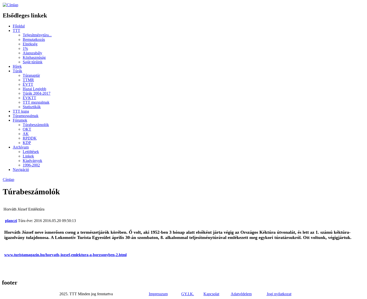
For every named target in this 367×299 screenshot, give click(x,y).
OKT (27, 129)
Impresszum (158, 294)
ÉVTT (28, 84)
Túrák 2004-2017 (36, 93)
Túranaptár (31, 75)
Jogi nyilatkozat (279, 294)
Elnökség (30, 44)
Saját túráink (32, 62)
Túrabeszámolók (36, 125)
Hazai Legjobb (34, 89)
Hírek (17, 66)
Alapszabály (32, 53)
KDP (27, 143)
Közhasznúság (34, 57)
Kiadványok (32, 160)
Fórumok (20, 120)
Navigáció (21, 169)
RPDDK (30, 138)
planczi (11, 221)
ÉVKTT (29, 98)
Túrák (17, 71)
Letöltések (31, 152)
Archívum (21, 147)
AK (26, 134)
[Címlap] (10, 5)
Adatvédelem (241, 294)
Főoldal (19, 26)
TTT (16, 30)
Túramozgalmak (25, 116)
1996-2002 (31, 165)
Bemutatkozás (34, 39)
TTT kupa (21, 111)
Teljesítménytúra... (37, 35)
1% (25, 48)
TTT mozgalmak (36, 102)
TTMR (28, 80)
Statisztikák (32, 107)
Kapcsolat (211, 294)
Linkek (28, 156)
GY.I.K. (187, 294)
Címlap (8, 179)
